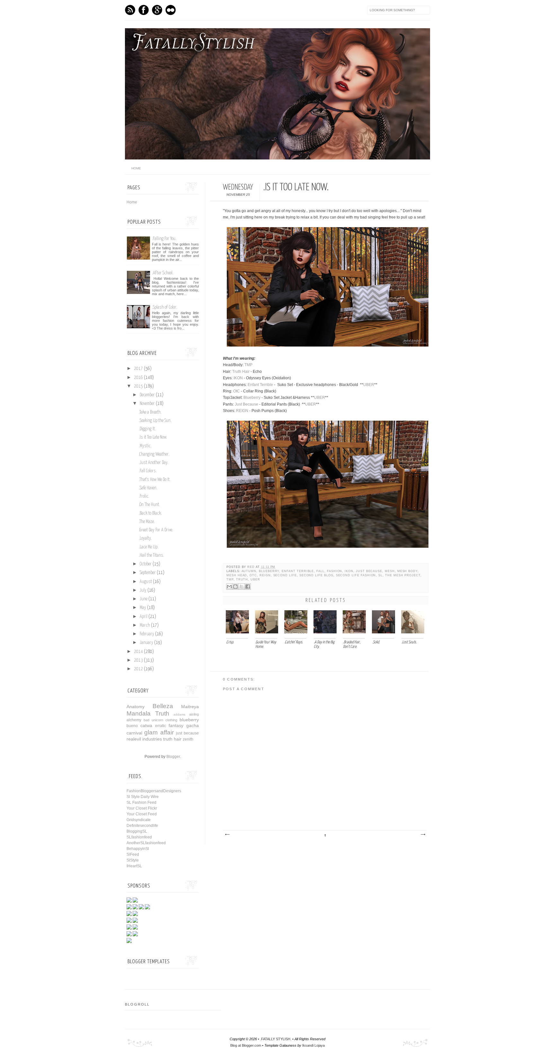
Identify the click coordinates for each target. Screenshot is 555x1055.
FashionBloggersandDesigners (154, 791)
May (143, 607)
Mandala (139, 713)
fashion (334, 571)
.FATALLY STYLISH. (275, 1039)
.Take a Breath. (150, 412)
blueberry (269, 571)
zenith (188, 739)
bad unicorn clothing (160, 720)
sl (380, 575)
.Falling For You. (164, 238)
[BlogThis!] (235, 586)
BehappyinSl (138, 848)
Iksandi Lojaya (313, 1045)
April (143, 616)
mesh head (236, 575)
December (147, 395)
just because (369, 571)
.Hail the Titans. (151, 555)
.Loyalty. (145, 538)
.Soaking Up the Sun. (155, 420)
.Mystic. (145, 446)
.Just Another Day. (153, 462)
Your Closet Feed (142, 814)
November (147, 403)
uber (255, 579)
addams (179, 714)
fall (320, 571)
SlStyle (133, 860)
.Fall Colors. (148, 471)
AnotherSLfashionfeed (146, 843)
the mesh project (402, 575)
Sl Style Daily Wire (143, 796)
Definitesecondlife (142, 825)
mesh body (407, 571)
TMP (248, 365)
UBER (368, 384)
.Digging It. (147, 429)
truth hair (172, 739)
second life (285, 575)
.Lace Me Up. (148, 547)
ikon (349, 571)
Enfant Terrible (260, 384)
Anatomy (136, 706)
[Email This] (229, 586)
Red (251, 567)
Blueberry (251, 397)
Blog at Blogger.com (245, 1045)
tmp (229, 579)
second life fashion (356, 575)
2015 (138, 386)
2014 (138, 651)
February (147, 634)
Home (132, 202)
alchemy (134, 720)
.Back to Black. (150, 513)
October (146, 564)
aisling (194, 714)
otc (253, 575)
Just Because (246, 404)
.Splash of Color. (164, 307)
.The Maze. (147, 521)
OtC (236, 391)
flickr (170, 10)
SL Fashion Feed (141, 802)
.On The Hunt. (149, 504)
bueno (132, 726)
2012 (138, 669)
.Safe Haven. (148, 488)
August (146, 581)
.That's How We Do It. (155, 479)
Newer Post (227, 834)
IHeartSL (134, 866)
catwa (146, 725)
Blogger (173, 756)
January (146, 642)
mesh (390, 571)
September (148, 572)
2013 (138, 660)
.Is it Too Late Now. (153, 437)
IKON (238, 378)
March (145, 625)
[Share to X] (241, 586)
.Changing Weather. (154, 454)
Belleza (163, 706)
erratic (160, 726)
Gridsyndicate (139, 820)
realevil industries (144, 739)
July (143, 590)
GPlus (157, 10)
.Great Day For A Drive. (156, 530)
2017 (138, 368)
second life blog (316, 575)
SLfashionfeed (139, 837)
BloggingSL (137, 831)
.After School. (162, 272)
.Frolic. (144, 496)
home (136, 168)
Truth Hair (241, 371)
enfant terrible (298, 571)
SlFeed (133, 854)
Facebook (143, 10)
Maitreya (190, 706)
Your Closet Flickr (142, 808)
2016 (138, 377)
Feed (130, 10)
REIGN (242, 410)
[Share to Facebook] (247, 586)
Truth (242, 579)
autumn (249, 571)
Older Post (422, 834)
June (143, 599)
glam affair (158, 732)
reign (265, 575)
